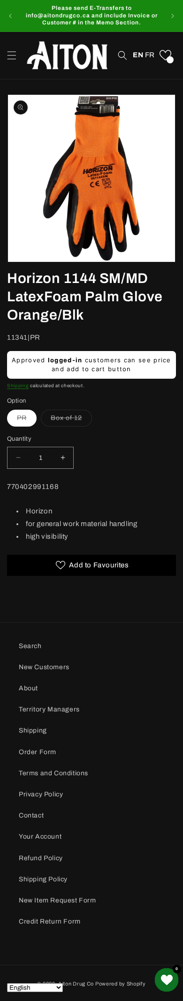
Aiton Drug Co (76, 983)
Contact (31, 815)
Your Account (40, 836)
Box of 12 (71, 420)
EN (138, 55)
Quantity (19, 439)
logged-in (65, 360)
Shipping (18, 385)
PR (27, 420)
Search (30, 646)
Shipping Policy (43, 879)
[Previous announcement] (10, 16)
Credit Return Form (50, 921)
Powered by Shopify (120, 983)
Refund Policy (41, 858)
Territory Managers (49, 709)
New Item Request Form (57, 900)
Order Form (37, 752)
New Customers (44, 667)
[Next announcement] (172, 16)
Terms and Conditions (53, 773)
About (28, 688)
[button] (11, 55)
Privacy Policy (41, 794)
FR (150, 55)
